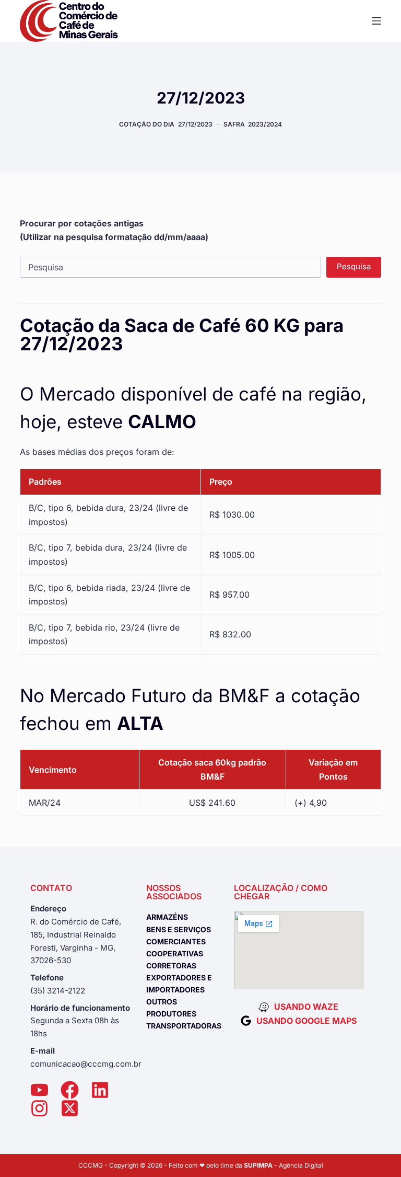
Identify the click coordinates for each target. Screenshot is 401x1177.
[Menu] (376, 21)
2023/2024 (265, 124)
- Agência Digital (283, 1165)
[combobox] (170, 267)
